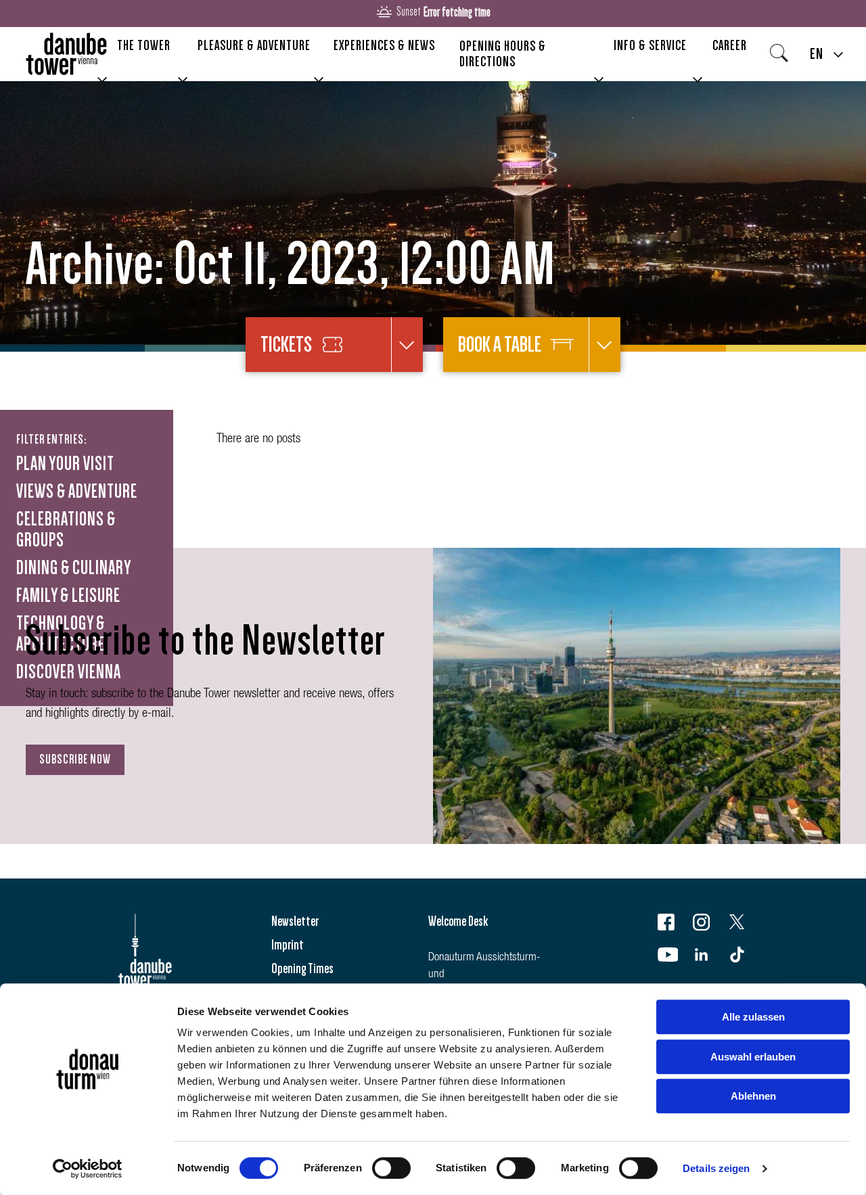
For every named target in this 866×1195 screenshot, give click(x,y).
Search (783, 57)
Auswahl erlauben (753, 1056)
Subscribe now (75, 759)
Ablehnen (753, 1096)
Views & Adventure (76, 492)
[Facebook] (674, 925)
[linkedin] (710, 957)
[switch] (391, 1168)
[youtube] (674, 957)
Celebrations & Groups (66, 529)
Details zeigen (716, 1168)
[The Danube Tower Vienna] (66, 54)
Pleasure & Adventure (254, 45)
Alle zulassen (753, 1017)
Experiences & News (384, 45)
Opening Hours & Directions (502, 54)
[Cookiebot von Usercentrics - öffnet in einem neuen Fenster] (87, 1168)
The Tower (143, 45)
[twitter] (745, 925)
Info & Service (650, 45)
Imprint (287, 944)
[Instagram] (710, 925)
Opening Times (302, 968)
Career (729, 45)
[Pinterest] (745, 957)
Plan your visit (65, 464)
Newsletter (295, 921)
